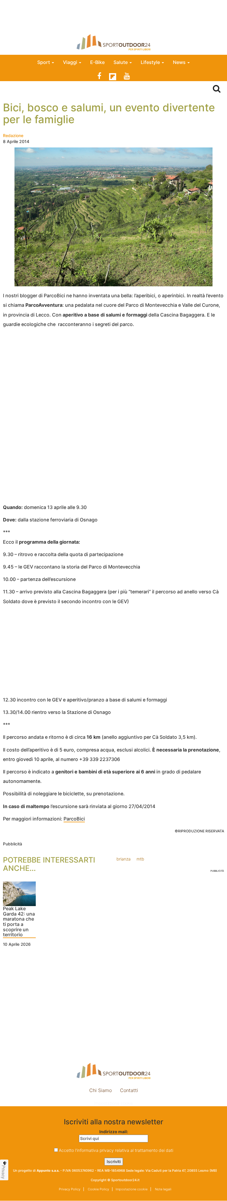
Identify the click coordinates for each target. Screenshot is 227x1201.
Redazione (13, 135)
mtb (140, 858)
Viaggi (70, 62)
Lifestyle (151, 62)
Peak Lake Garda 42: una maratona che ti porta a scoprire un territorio (19, 921)
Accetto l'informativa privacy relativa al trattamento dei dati (116, 1150)
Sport (44, 62)
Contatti (129, 1090)
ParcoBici (74, 819)
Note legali (162, 1189)
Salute (121, 62)
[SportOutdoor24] (113, 42)
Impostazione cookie (113, 1103)
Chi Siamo (100, 1090)
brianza (123, 858)
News (180, 62)
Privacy (4, 1172)
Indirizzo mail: (113, 1131)
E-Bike (97, 62)
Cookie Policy (98, 1189)
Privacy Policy (69, 1189)
